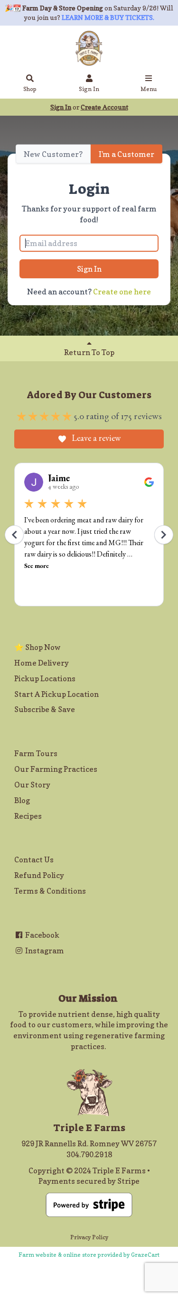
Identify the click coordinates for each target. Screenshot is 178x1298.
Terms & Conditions (50, 891)
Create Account (104, 107)
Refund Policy (39, 875)
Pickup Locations (44, 678)
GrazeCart (145, 1254)
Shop (30, 88)
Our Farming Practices (55, 769)
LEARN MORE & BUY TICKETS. (108, 17)
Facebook (41, 935)
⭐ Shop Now (37, 647)
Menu (149, 88)
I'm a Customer (126, 153)
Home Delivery (41, 662)
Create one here (122, 291)
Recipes (28, 816)
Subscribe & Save (44, 709)
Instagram (44, 950)
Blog (22, 800)
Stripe (128, 1181)
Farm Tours (35, 753)
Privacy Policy (89, 1237)
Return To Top (89, 352)
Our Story (32, 784)
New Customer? (53, 153)
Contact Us (34, 859)
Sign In (89, 88)
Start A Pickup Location (56, 694)
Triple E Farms (119, 1170)
